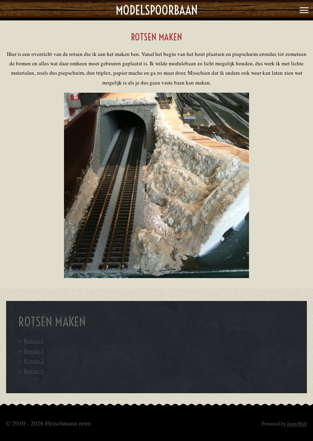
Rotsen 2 (34, 360)
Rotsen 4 (34, 340)
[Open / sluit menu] (304, 10)
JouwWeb (297, 423)
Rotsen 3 (34, 350)
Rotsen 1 (34, 370)
